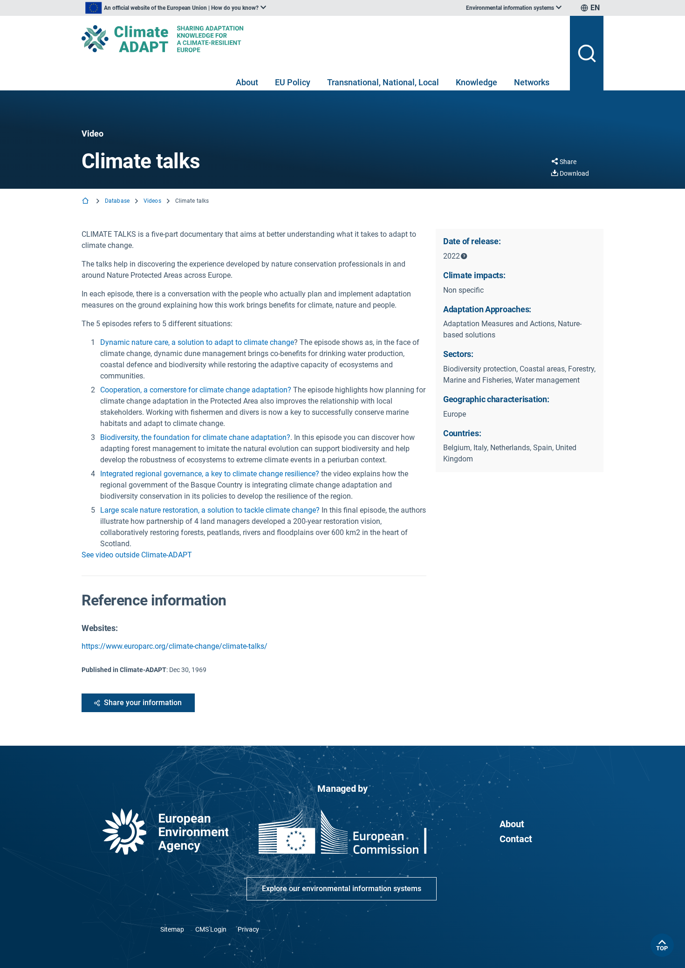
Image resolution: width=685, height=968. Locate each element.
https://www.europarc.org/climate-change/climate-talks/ (174, 646)
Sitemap (172, 929)
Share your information (143, 702)
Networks (531, 82)
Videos (152, 201)
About (247, 82)
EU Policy (292, 82)
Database (117, 201)
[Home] (86, 201)
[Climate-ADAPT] (322, 38)
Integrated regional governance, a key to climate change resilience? (209, 473)
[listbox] (176, 8)
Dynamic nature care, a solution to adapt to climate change (197, 342)
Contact (516, 838)
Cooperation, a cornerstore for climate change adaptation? (195, 389)
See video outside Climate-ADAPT (137, 554)
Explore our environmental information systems (341, 888)
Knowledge (476, 82)
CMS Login (210, 929)
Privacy (248, 929)
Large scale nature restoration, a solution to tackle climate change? (210, 510)
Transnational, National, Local (383, 82)
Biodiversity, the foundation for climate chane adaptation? (195, 437)
